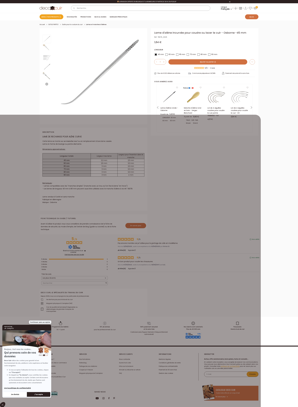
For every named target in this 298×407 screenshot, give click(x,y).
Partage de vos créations (88, 366)
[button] (235, 8)
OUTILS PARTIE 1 (53, 24)
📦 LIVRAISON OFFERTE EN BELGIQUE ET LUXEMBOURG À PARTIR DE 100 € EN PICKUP (146, 1)
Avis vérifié (255, 239)
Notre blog (82, 363)
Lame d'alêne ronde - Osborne (169, 109)
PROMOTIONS (85, 17)
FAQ (120, 373)
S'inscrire (252, 374)
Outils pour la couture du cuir (72, 24)
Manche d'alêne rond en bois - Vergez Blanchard (192, 110)
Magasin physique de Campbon (91, 373)
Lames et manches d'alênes (96, 24)
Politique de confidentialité (168, 366)
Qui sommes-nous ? (47, 359)
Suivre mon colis (125, 363)
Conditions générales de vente (170, 363)
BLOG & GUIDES (100, 17)
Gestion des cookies (166, 373)
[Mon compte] (245, 8)
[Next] (46, 84)
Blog (252, 17)
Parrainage (43, 370)
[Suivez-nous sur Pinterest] (114, 398)
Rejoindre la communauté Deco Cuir (53, 377)
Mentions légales (165, 359)
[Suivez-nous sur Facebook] (108, 398)
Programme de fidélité (47, 366)
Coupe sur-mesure (86, 370)
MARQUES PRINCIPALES (118, 17)
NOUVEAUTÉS (72, 17)
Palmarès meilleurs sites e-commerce (53, 363)
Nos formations (84, 359)
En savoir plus (135, 225)
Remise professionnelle (48, 373)
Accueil (42, 24)
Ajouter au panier (207, 62)
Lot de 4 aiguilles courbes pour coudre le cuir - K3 (239, 110)
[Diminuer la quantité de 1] (155, 62)
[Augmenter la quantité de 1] (164, 62)
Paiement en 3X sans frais (168, 370)
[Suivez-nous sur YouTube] (97, 398)
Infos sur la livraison (126, 366)
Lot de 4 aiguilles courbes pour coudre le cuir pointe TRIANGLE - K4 (216, 112)
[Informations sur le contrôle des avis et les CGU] (85, 251)
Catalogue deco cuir (225, 389)
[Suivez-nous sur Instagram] (103, 398)
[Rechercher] (74, 8)
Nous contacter (124, 359)
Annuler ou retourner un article (129, 370)
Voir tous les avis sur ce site (74, 254)
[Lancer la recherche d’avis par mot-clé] (106, 283)
